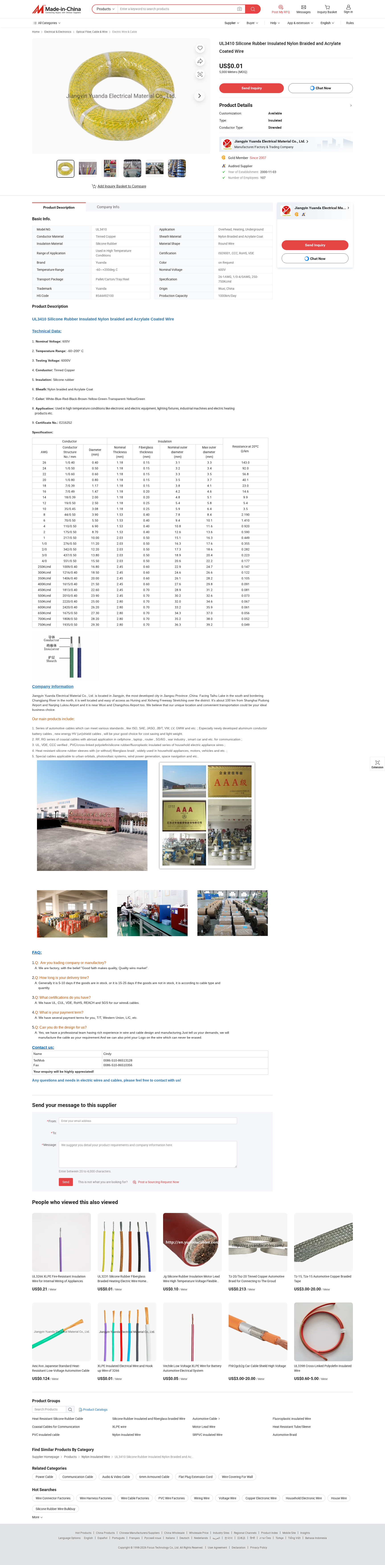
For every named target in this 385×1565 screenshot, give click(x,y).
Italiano (170, 1538)
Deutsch (184, 1538)
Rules (350, 23)
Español (102, 1538)
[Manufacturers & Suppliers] (56, 9)
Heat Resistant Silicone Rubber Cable (57, 1418)
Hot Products (83, 1532)
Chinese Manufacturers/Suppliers (139, 1532)
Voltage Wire (227, 1498)
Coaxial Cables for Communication (56, 1426)
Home (35, 31)
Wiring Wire (201, 1498)
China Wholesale (174, 1532)
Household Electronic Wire (304, 1498)
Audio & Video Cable (116, 1477)
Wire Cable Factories (135, 1498)
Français (134, 1538)
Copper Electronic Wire (261, 1498)
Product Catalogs (94, 1409)
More (36, 1517)
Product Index (269, 1532)
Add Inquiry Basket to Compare (122, 186)
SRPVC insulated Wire (207, 1435)
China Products (105, 1532)
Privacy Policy (258, 1547)
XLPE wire (119, 1426)
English (88, 1538)
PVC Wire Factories (171, 1498)
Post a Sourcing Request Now (156, 1182)
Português (118, 1538)
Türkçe (279, 1538)
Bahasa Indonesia (316, 1538)
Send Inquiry (252, 88)
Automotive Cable (204, 1418)
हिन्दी (252, 1538)
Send (65, 1182)
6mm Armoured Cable (154, 1477)
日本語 (241, 1538)
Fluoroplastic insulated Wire (292, 1418)
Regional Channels (245, 1532)
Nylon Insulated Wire (126, 1435)
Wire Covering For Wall (237, 1477)
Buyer (251, 23)
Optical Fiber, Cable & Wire (91, 31)
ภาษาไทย (265, 1538)
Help (273, 23)
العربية (216, 1538)
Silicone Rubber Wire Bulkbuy (55, 1509)
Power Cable (44, 1477)
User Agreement (217, 1547)
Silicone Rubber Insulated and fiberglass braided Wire (148, 1418)
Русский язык (152, 1538)
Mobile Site (289, 1532)
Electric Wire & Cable (124, 31)
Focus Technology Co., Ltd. (163, 1547)
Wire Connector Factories (53, 1498)
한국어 (229, 1538)
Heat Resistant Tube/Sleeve (292, 1426)
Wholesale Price (198, 1532)
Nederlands (201, 1538)
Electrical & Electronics (57, 31)
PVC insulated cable (45, 1435)
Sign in (348, 12)
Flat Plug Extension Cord (196, 1477)
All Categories (47, 23)
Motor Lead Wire (203, 1426)
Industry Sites (221, 1532)
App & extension (298, 23)
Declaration (239, 1547)
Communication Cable (77, 1477)
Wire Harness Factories (96, 1498)
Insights (305, 1532)
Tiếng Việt (294, 1538)
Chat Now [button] (323, 88)
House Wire (339, 1498)
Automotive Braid (285, 1435)
